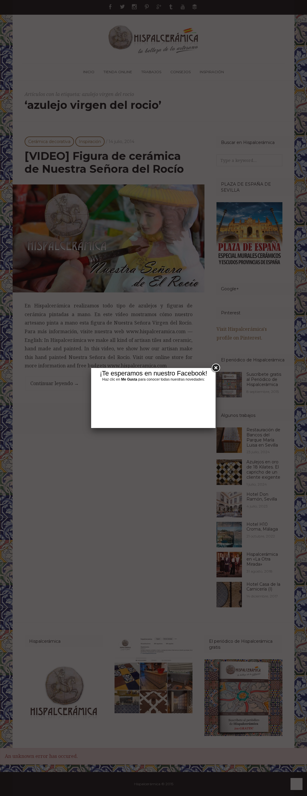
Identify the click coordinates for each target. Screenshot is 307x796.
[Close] (215, 368)
